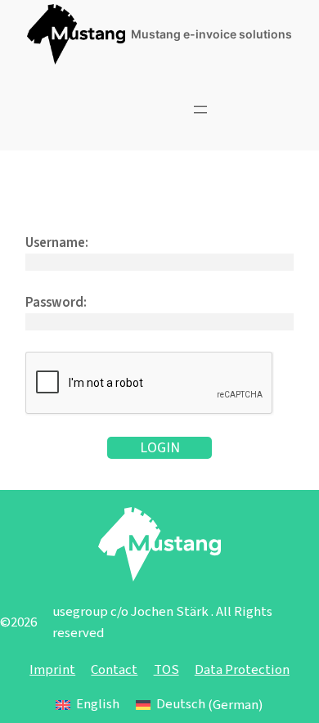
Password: (56, 302)
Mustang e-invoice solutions (211, 34)
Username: (56, 243)
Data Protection (242, 670)
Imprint (52, 670)
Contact (114, 670)
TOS (166, 670)
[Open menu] (200, 109)
